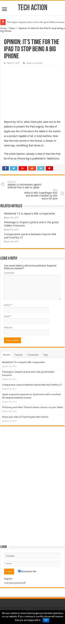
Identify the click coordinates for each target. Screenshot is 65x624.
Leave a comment (34, 63)
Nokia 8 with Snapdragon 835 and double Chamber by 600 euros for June (40, 194)
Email (7, 316)
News (12, 28)
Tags (45, 354)
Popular (19, 354)
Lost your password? (15, 583)
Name (8, 305)
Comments (32, 354)
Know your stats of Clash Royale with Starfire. (25, 417)
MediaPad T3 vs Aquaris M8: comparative (29, 213)
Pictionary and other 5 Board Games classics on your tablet (32, 407)
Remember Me (28, 571)
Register (8, 578)
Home (3, 28)
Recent (6, 354)
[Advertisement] (31, 90)
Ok (46, 620)
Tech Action (32, 8)
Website (8, 327)
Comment (9, 273)
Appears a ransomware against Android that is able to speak (24, 185)
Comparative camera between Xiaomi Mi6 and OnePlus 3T (32, 384)
